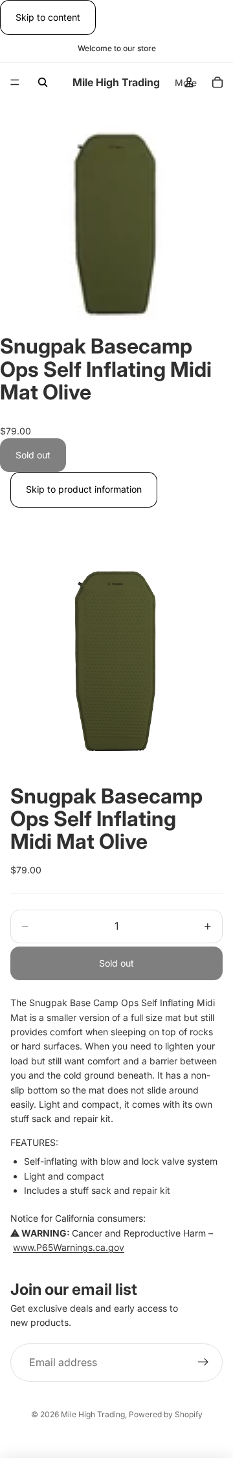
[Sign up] (203, 1362)
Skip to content (48, 17)
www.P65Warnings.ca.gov (68, 1247)
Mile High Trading (93, 1414)
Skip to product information (84, 489)
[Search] (42, 82)
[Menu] (15, 83)
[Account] (189, 82)
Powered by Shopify (166, 1414)
